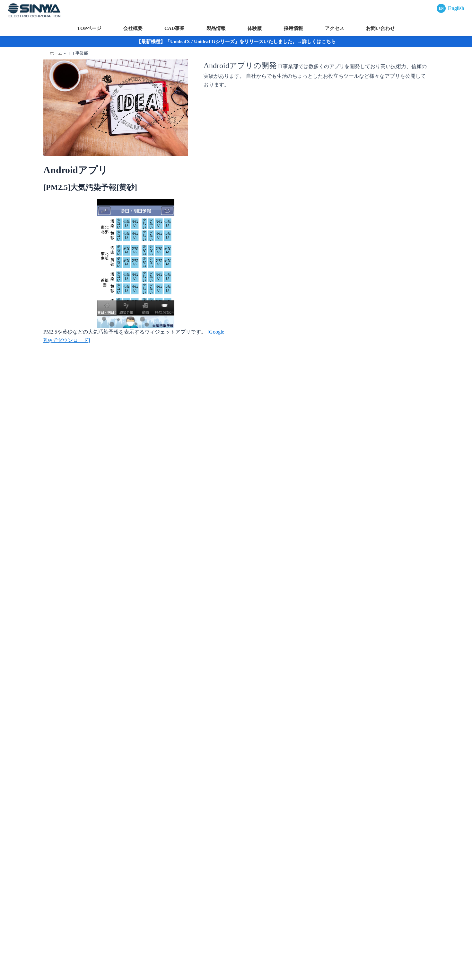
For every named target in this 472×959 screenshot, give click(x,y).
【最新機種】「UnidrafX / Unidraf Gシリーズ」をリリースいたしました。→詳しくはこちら (236, 41)
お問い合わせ (380, 28)
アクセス (334, 28)
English (451, 8)
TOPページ (89, 28)
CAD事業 (174, 28)
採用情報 (293, 28)
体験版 (255, 28)
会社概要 (133, 28)
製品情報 (216, 28)
